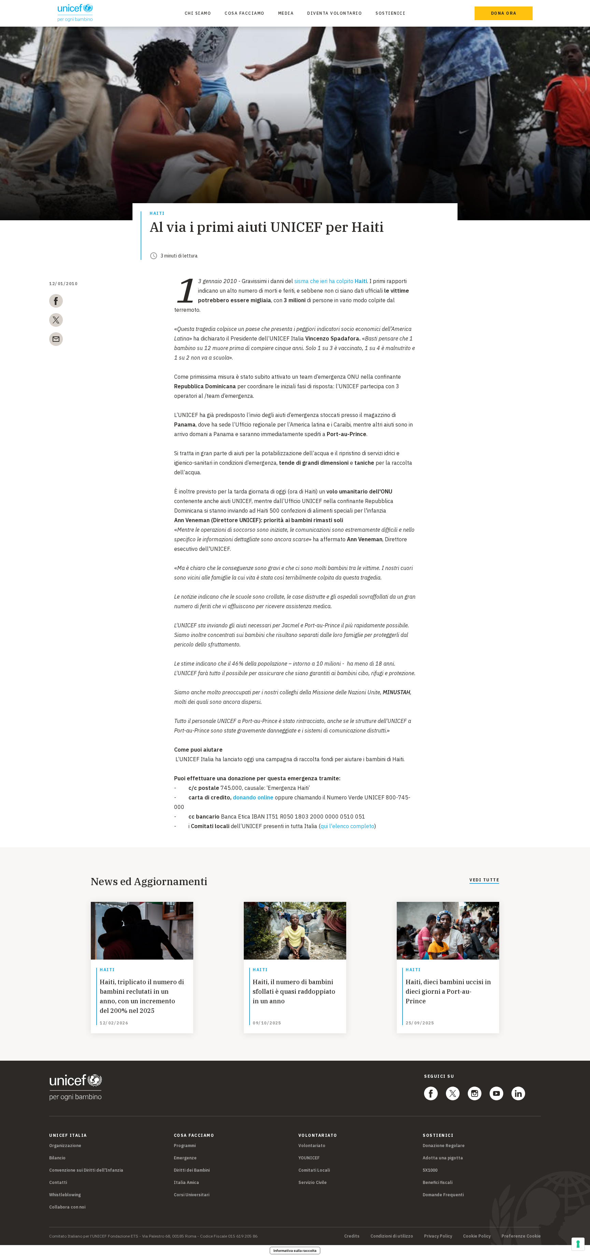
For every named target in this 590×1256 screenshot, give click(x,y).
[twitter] (56, 321)
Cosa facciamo (245, 13)
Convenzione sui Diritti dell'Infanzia (86, 1170)
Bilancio (57, 1157)
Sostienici (390, 13)
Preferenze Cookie (521, 1236)
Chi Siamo (198, 13)
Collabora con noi (67, 1207)
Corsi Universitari (191, 1194)
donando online (253, 797)
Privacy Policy (438, 1236)
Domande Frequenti (443, 1194)
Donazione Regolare (444, 1145)
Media (286, 13)
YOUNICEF (309, 1157)
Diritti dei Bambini (192, 1170)
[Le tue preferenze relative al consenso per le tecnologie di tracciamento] (578, 1244)
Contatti (58, 1182)
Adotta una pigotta (443, 1157)
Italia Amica (186, 1182)
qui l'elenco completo (347, 826)
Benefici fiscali (437, 1182)
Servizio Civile (312, 1182)
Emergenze (185, 1157)
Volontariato (311, 1145)
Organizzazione (65, 1145)
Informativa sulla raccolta (295, 1250)
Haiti (157, 213)
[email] (56, 340)
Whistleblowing (65, 1194)
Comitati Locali (314, 1170)
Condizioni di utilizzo (391, 1236)
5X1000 (430, 1170)
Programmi (185, 1145)
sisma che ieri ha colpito (330, 281)
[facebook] (56, 302)
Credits (352, 1236)
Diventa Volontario (334, 13)
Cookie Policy (477, 1236)
